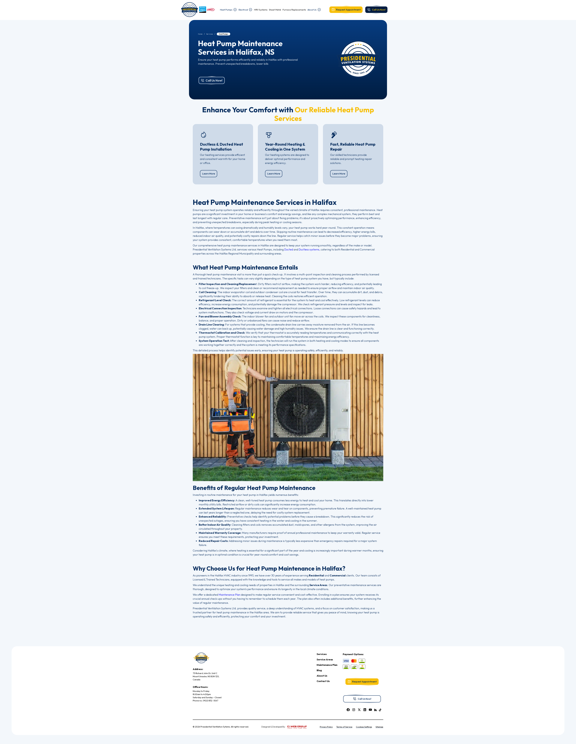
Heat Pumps (226, 9)
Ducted (288, 249)
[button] (228, 10)
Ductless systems (309, 249)
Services (209, 34)
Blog (319, 670)
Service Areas (325, 659)
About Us (312, 9)
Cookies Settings (364, 727)
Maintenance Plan (229, 594)
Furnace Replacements (294, 9)
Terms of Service (344, 727)
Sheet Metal (275, 9)
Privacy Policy (326, 727)
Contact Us (323, 681)
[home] (189, 10)
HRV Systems (260, 9)
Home (200, 34)
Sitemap (379, 727)
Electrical (243, 9)
